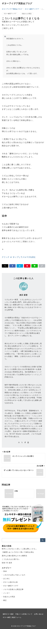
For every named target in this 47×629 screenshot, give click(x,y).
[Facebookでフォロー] (25, 443)
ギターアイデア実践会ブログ (17, 3)
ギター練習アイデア (10, 13)
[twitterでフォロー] (22, 443)
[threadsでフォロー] (28, 443)
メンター (6, 593)
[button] (42, 266)
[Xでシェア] (5, 266)
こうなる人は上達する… (11, 559)
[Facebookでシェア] (12, 266)
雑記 (5, 600)
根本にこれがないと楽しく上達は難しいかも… (19, 549)
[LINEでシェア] (34, 266)
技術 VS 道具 (7, 563)
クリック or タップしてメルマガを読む (19, 257)
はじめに (6, 578)
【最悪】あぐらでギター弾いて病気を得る (18, 552)
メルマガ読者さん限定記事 (13, 589)
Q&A (5, 571)
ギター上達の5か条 (10, 582)
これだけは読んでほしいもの (14, 575)
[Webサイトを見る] (19, 443)
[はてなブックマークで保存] (20, 266)
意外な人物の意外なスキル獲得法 (14, 556)
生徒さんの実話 (27, 13)
